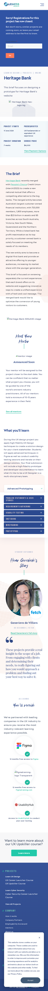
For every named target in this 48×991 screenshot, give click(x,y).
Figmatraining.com (24, 790)
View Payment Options (35, 151)
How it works (11, 916)
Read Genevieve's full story (24, 633)
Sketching (11, 519)
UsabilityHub (23, 818)
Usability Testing (15, 513)
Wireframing (12, 525)
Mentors (9, 928)
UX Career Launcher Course (19, 880)
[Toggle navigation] (41, 4)
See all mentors (13, 411)
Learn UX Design (12, 877)
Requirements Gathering (18, 506)
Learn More (24, 853)
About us (9, 932)
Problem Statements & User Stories (20, 499)
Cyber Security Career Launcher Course (21, 896)
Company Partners (13, 920)
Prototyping (12, 531)
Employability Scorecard (16, 924)
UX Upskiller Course (15, 883)
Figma (35, 759)
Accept (30, 980)
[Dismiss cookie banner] (39, 937)
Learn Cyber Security (15, 890)
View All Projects (13, 904)
